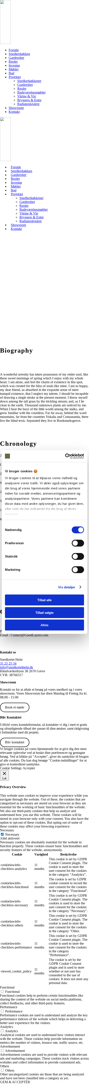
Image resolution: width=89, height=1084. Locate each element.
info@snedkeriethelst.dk (16, 667)
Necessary (12, 834)
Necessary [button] (7, 830)
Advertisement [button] (10, 1046)
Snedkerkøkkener (29, 81)
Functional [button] (7, 987)
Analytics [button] (6, 1027)
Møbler (14, 69)
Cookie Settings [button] (11, 768)
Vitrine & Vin (26, 96)
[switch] (78, 543)
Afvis (44, 625)
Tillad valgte (44, 612)
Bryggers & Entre (29, 100)
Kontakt (14, 111)
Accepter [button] (29, 768)
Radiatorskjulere (28, 104)
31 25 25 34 (8, 663)
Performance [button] (8, 1007)
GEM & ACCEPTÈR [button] (15, 1082)
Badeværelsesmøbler (31, 92)
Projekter (15, 77)
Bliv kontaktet (14, 742)
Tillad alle (44, 600)
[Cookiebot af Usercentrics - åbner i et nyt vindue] (65, 456)
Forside (14, 50)
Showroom (16, 108)
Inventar (14, 65)
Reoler (13, 61)
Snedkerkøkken (19, 54)
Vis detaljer (66, 587)
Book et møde (14, 707)
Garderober (16, 58)
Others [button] (4, 1066)
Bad (11, 73)
